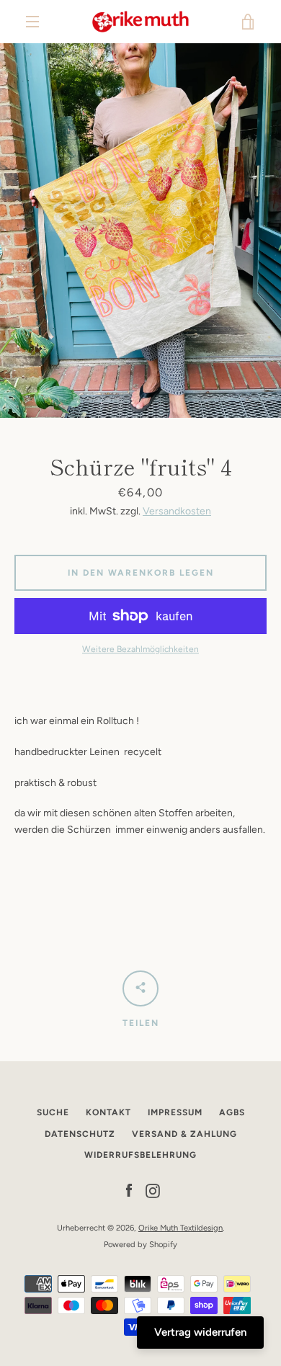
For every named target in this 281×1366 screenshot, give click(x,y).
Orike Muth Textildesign (180, 1228)
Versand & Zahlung (184, 1134)
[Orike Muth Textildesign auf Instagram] (153, 1190)
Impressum (175, 1112)
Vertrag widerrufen (200, 1332)
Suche (53, 1112)
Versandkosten (177, 511)
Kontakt (108, 1112)
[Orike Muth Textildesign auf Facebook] (129, 1190)
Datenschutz (80, 1134)
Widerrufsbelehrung (140, 1155)
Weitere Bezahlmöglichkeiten (140, 649)
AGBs (232, 1112)
